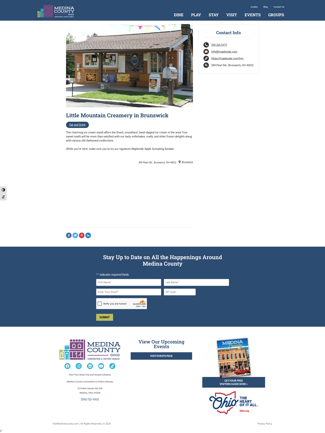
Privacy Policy (264, 424)
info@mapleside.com (224, 51)
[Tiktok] (112, 366)
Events (253, 14)
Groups (276, 14)
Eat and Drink (77, 125)
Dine (178, 14)
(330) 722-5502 (90, 399)
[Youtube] (101, 366)
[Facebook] (67, 366)
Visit (231, 14)
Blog (265, 7)
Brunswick (187, 162)
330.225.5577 (219, 45)
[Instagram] (79, 366)
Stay (214, 14)
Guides (254, 7)
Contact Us (279, 7)
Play (196, 14)
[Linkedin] (90, 366)
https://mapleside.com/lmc (227, 58)
